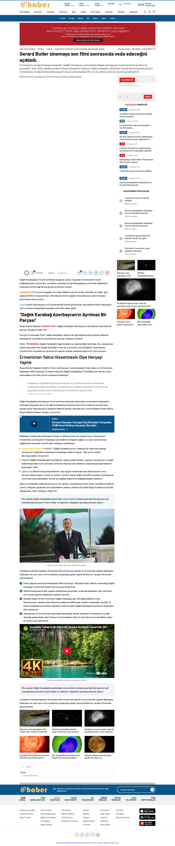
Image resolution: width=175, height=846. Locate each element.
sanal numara (46, 824)
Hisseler (103, 799)
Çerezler (88, 843)
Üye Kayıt (120, 814)
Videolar (109, 12)
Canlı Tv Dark (46, 810)
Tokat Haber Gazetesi (27, 49)
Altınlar (86, 810)
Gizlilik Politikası (78, 843)
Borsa (22, 799)
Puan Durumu (88, 799)
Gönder (23, 773)
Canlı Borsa (66, 810)
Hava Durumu (71, 799)
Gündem (50, 12)
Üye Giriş (119, 810)
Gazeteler (133, 12)
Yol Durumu (131, 799)
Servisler (38, 12)
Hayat (104, 18)
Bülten (80, 18)
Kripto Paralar (148, 799)
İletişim (68, 843)
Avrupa (71, 18)
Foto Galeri (95, 12)
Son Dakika (24, 12)
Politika (112, 18)
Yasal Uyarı (115, 843)
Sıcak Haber (105, 824)
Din (88, 18)
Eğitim (95, 18)
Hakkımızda (60, 843)
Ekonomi (63, 12)
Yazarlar (121, 12)
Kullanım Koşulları (103, 843)
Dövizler (86, 814)
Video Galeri (105, 814)
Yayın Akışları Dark (48, 814)
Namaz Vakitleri (37, 799)
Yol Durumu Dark (26, 814)
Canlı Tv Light (25, 817)
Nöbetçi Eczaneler (48, 817)
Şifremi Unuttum (123, 817)
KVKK (94, 843)
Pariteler (116, 799)
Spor (74, 12)
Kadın (83, 12)
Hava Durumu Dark (27, 810)
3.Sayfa (62, 18)
